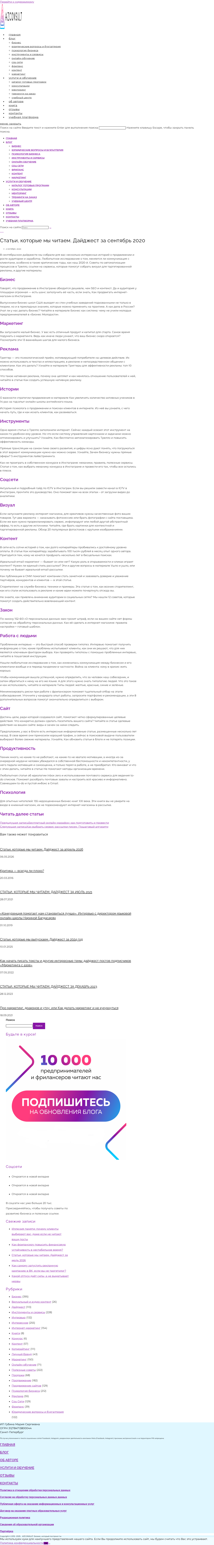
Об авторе (13, 205)
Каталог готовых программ (30, 185)
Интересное (20, 1322)
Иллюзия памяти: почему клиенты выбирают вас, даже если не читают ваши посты (36, 1234)
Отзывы (11, 213)
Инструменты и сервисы (28, 158)
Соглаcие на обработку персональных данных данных (33, 1497)
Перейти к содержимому (17, 1)
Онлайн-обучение (24, 161)
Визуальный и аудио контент (31, 1301)
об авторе (9, 1460)
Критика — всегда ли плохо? (22, 871)
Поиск (10, 1020)
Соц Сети (18, 165)
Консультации (22, 189)
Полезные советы (24, 1370)
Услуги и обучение (18, 181)
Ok (46, 1543)
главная (7, 1444)
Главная (11, 138)
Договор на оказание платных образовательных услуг (33, 1510)
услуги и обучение (17, 1468)
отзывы (7, 1475)
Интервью (19, 1317)
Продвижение (21, 1380)
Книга (10, 209)
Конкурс (17, 1338)
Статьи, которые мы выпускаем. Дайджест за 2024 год (41, 939)
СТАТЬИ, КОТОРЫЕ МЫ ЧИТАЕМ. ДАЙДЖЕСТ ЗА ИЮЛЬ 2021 (46, 892)
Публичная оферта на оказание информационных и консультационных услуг (47, 1503)
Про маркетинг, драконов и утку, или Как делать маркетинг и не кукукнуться (59, 1008)
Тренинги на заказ (24, 197)
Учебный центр (22, 201)
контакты (9, 1483)
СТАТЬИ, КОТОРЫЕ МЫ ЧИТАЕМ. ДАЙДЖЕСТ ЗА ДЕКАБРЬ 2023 (48, 986)
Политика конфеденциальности (22, 1543)
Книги (16, 1333)
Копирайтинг (21, 1349)
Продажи (18, 1375)
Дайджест (18, 1307)
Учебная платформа (19, 220)
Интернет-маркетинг (26, 1328)
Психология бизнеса (26, 154)
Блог (9, 142)
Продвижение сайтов (26, 1385)
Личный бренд (22, 1354)
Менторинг (19, 193)
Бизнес (16, 146)
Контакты (12, 216)
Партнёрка (6, 1531)
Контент (17, 173)
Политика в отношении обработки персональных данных (35, 1490)
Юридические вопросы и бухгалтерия (37, 150)
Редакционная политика (15, 1517)
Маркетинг (19, 177)
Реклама (17, 1396)
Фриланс (18, 169)
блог (4, 1452)
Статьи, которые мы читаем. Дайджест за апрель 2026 (41, 849)
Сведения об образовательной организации (27, 1524)
